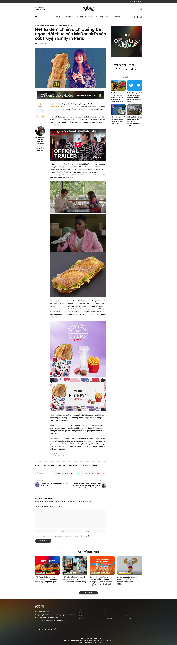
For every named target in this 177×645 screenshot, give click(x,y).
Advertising (39, 25)
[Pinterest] (130, 1)
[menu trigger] (37, 17)
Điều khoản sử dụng (95, 642)
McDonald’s (54, 107)
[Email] (43, 116)
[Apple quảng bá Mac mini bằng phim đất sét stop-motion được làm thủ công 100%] (129, 565)
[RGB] (88, 8)
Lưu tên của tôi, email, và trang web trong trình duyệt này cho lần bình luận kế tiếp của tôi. (64, 536)
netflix (86, 465)
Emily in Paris (50, 465)
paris (96, 465)
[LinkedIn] (134, 1)
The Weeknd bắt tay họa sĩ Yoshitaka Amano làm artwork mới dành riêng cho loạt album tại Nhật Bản (40, 144)
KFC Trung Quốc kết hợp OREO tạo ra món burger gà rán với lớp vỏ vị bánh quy (46, 579)
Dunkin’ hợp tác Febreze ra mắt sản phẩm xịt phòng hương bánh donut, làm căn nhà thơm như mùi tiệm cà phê (101, 581)
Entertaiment (68, 25)
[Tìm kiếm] (141, 17)
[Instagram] (132, 1)
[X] (43, 111)
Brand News (49, 25)
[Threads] (141, 1)
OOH (74, 573)
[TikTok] (139, 1)
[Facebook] (128, 1)
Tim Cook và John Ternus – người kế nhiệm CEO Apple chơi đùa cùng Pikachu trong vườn (117, 97)
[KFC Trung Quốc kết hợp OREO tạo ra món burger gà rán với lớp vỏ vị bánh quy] (47, 565)
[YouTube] (137, 1)
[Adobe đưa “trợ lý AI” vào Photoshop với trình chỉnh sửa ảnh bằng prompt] (118, 109)
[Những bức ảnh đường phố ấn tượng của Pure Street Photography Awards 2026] (134, 109)
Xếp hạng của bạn (41, 506)
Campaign (58, 25)
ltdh (36, 43)
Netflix (52, 104)
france (62, 465)
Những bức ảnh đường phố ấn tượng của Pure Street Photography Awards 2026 (134, 121)
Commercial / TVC (124, 573)
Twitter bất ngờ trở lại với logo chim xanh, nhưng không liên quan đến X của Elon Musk (134, 97)
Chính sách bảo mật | (82, 642)
